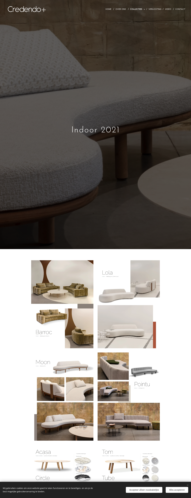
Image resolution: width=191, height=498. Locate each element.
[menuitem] (109, 9)
